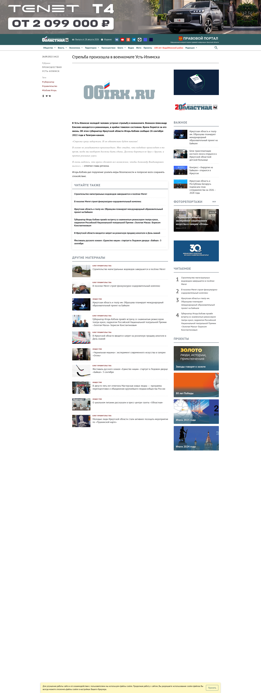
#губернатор (48, 81)
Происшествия (52, 67)
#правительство (49, 86)
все (214, 201)
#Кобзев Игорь (49, 90)
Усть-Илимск (51, 71)
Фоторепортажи (188, 202)
